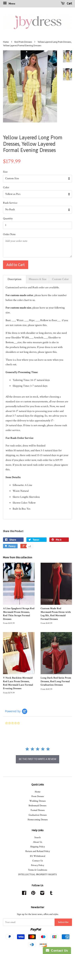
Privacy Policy (37, 865)
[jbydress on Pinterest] (33, 893)
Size (5, 172)
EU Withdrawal (37, 856)
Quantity (8, 218)
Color (6, 187)
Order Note (9, 234)
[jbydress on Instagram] (42, 893)
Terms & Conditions (37, 869)
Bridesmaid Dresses (37, 805)
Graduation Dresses (38, 814)
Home (6, 42)
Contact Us (37, 860)
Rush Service (10, 203)
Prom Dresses (37, 796)
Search (37, 837)
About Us (37, 842)
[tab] (14, 279)
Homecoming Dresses (38, 819)
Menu (11, 3)
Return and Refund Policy (37, 851)
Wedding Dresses (37, 800)
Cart (69, 3)
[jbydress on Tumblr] (51, 893)
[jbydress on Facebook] (24, 893)
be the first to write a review (37, 759)
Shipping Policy (37, 846)
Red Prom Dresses (23, 42)
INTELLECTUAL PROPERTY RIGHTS (37, 874)
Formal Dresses (38, 810)
